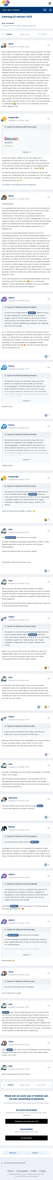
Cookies (42, 1171)
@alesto (32, 313)
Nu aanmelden (26, 1138)
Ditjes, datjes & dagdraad (26, 26)
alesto (34, 836)
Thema (10, 1171)
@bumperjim (10, 537)
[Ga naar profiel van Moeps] (4, 828)
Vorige (9, 34)
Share (13, 1153)
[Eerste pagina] (3, 34)
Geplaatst (18, 47)
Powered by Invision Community (26, 1176)
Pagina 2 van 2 (25, 34)
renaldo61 (10, 23)
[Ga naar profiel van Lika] (4, 530)
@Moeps (34, 842)
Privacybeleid (22, 1171)
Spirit (34, 307)
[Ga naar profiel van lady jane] (4, 799)
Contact (33, 1171)
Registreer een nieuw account (26, 1121)
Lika (32, 726)
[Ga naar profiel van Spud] (4, 197)
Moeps (34, 884)
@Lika (40, 806)
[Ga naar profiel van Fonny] (4, 367)
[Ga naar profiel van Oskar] (4, 618)
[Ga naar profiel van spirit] (4, 45)
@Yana (5, 1012)
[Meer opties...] (48, 45)
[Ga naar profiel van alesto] (4, 299)
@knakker (32, 494)
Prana (33, 127)
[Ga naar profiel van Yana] (4, 973)
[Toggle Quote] (5, 127)
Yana (33, 486)
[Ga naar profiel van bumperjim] (4, 119)
